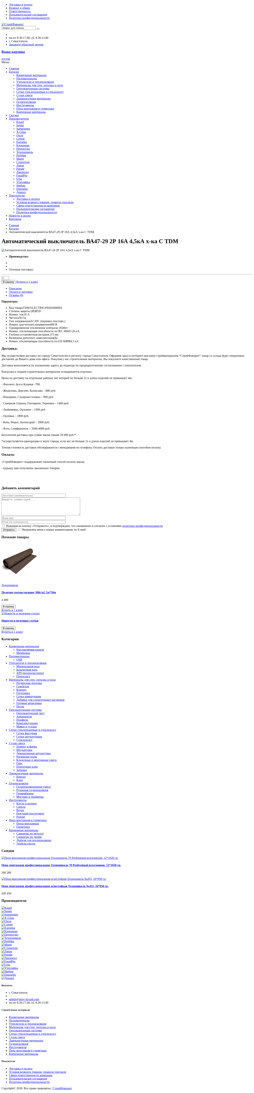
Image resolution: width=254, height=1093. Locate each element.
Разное (20, 816)
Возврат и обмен (19, 7)
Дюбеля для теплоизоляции (33, 840)
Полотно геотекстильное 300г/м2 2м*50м (28, 592)
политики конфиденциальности (142, 525)
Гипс (19, 763)
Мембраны (23, 653)
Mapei (20, 158)
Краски (21, 776)
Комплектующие (27, 723)
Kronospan (22, 145)
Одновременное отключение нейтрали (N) (36, 327)
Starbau (20, 185)
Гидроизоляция (26, 101)
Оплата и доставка (21, 291)
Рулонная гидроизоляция (32, 790)
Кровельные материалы (31, 75)
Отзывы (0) (16, 295)
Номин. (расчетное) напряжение (29, 324)
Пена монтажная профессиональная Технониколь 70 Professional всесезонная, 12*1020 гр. (61, 865)
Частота (14, 317)
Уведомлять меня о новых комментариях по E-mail (53, 529)
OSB (19, 659)
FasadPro (21, 175)
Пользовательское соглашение (28, 14)
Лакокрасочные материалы (33, 98)
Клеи (19, 780)
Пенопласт (23, 676)
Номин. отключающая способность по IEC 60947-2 (41, 331)
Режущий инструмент (30, 813)
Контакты (15, 219)
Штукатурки (24, 750)
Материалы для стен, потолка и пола (39, 85)
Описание (15, 288)
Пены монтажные (27, 823)
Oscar (19, 135)
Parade (20, 168)
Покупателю (17, 195)
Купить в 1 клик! (27, 281)
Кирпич (21, 689)
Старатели (23, 162)
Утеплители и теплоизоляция (35, 81)
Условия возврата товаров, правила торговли (45, 202)
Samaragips (23, 128)
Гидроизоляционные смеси (33, 786)
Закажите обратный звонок (26, 44)
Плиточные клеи (27, 766)
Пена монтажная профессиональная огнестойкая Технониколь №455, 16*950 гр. (55, 886)
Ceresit (20, 138)
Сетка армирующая (28, 696)
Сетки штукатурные (29, 736)
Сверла (20, 806)
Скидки (14, 115)
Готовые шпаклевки (29, 703)
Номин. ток (16, 314)
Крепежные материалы (31, 112)
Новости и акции (20, 215)
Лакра (20, 165)
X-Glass (21, 132)
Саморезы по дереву (29, 836)
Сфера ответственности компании (38, 205)
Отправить (9, 529)
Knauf (20, 122)
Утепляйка (23, 182)
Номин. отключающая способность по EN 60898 (39, 341)
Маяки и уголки (26, 726)
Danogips (22, 188)
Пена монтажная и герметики (35, 108)
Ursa (19, 178)
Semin (20, 125)
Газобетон (22, 686)
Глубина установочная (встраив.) (30, 334)
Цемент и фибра (26, 746)
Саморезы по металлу (30, 833)
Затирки (21, 770)
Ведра (20, 810)
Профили (22, 719)
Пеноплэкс (23, 148)
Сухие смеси (24, 95)
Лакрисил (22, 172)
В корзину (8, 282)
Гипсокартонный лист (30, 713)
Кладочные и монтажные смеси (36, 760)
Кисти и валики (26, 803)
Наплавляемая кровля (30, 649)
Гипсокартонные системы (32, 88)
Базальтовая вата (26, 669)
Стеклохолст (24, 739)
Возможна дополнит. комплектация (31, 337)
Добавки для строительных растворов (40, 699)
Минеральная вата (28, 666)
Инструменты (25, 105)
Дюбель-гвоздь (25, 843)
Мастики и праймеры (30, 796)
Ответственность (20, 11)
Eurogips (21, 142)
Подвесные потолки (29, 683)
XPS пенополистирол (30, 673)
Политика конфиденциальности (29, 18)
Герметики (23, 826)
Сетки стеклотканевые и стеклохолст (40, 91)
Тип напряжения (19, 321)
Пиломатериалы (26, 78)
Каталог (14, 71)
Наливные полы (26, 756)
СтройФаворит (62, 1088)
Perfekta (21, 155)
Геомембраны (25, 793)
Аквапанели (24, 716)
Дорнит (21, 192)
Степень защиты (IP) (22, 311)
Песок (20, 706)
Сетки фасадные (26, 733)
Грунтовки (23, 693)
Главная (14, 68)
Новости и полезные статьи (19, 620)
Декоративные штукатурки (33, 753)
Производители (19, 118)
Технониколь (24, 152)
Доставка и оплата (20, 4)
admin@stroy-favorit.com (24, 999)
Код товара (16, 307)
